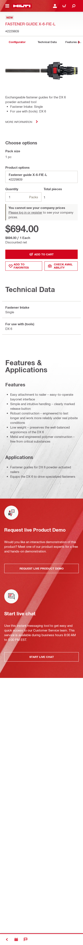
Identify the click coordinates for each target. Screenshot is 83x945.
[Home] (22, 6)
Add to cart (44, 254)
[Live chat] (25, 939)
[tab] (17, 42)
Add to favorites (21, 266)
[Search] (73, 6)
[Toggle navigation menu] (7, 6)
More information (18, 121)
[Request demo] (16, 939)
